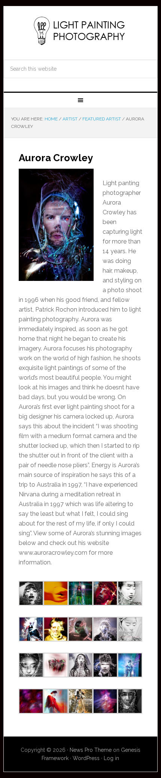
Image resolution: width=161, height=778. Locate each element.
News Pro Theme (91, 750)
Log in (111, 758)
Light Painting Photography (81, 31)
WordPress (86, 758)
